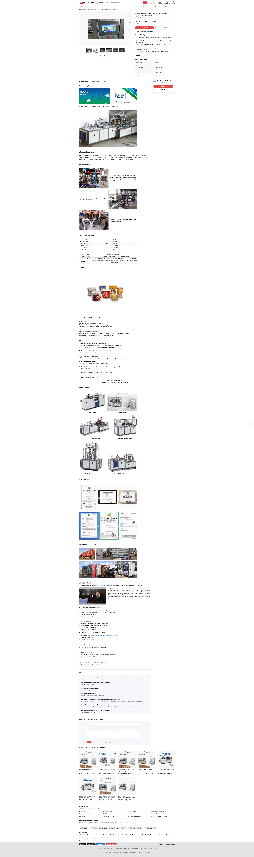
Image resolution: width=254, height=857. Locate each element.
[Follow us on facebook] (164, 844)
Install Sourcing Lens (112, 844)
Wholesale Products (127, 848)
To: (86, 727)
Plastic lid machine (83, 816)
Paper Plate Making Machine (148, 834)
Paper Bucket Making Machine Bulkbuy (131, 838)
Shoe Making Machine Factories (132, 834)
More (80, 840)
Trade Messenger (100, 844)
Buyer (144, 6)
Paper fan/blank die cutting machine (134, 816)
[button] (141, 2)
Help (151, 6)
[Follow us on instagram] (168, 844)
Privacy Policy (147, 852)
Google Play (91, 844)
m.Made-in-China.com (130, 849)
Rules (174, 6)
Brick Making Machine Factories (100, 834)
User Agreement (134, 852)
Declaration (141, 852)
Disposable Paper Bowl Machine (134, 828)
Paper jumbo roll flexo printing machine (159, 816)
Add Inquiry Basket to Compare (106, 55)
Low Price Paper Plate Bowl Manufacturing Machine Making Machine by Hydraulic (126, 798)
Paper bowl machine (107, 811)
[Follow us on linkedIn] (174, 844)
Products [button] (101, 2)
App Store (82, 844)
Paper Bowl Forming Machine (150, 828)
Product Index (149, 848)
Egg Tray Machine (103, 828)
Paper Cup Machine (92, 635)
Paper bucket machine (131, 811)
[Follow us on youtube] (170, 844)
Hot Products (100, 848)
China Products (106, 848)
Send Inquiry (145, 27)
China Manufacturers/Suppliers (116, 848)
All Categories (84, 6)
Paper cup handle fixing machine (86, 813)
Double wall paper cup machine (109, 813)
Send (89, 742)
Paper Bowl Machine (113, 9)
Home (80, 9)
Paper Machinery (104, 9)
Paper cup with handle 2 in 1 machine (158, 811)
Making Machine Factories (85, 834)
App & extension (158, 6)
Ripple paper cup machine (132, 813)
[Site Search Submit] (145, 2)
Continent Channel (142, 848)
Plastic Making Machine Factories (117, 834)
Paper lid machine (154, 813)
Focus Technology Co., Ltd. (118, 852)
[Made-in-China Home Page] (86, 2)
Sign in (173, 3)
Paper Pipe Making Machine (100, 838)
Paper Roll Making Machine (86, 838)
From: (85, 724)
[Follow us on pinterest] (172, 844)
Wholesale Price (135, 848)
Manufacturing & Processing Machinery (91, 9)
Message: (85, 731)
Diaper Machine (93, 828)
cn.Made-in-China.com (139, 849)
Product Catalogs (98, 808)
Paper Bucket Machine (112, 635)
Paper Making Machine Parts (162, 834)
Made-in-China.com (121, 849)
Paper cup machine (83, 811)
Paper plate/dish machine (108, 816)
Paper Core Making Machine (114, 838)
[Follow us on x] (166, 844)
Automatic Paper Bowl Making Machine (117, 828)
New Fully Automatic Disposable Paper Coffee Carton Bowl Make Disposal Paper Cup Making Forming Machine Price (107, 771)
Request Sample (156, 31)
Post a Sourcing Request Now (116, 742)
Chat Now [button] (166, 27)
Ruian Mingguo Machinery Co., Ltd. (145, 15)
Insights (154, 848)
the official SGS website (111, 585)
